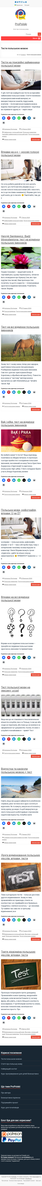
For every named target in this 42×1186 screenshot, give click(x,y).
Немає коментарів (10, 139)
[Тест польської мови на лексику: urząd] (21, 696)
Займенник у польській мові (13, 132)
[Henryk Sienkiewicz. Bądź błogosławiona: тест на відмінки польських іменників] (21, 248)
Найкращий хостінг (9, 1069)
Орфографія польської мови (13, 220)
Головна (23, 54)
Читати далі (36, 139)
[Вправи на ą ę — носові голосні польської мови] (21, 160)
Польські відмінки (9, 311)
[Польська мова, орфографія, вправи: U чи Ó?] (21, 518)
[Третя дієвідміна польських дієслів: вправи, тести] (21, 960)
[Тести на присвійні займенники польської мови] (21, 71)
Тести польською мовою (31, 220)
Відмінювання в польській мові (14, 934)
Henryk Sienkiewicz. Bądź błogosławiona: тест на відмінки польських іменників (20, 239)
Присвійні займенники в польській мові (15, 134)
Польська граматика (29, 132)
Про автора (5, 1093)
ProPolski (21, 24)
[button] (35, 38)
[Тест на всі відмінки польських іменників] (21, 335)
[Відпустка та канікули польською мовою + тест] (21, 777)
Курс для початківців (10, 1107)
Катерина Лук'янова (10, 129)
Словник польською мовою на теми (15, 837)
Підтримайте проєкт (9, 1103)
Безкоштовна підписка (10, 1098)
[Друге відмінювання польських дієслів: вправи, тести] (21, 864)
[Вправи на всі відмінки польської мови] (21, 605)
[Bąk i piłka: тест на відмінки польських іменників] (21, 430)
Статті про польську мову (11, 1064)
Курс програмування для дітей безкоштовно (20, 1074)
